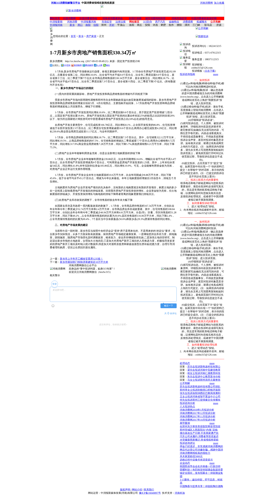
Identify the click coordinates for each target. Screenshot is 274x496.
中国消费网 (69, 18)
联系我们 (149, 489)
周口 (80, 25)
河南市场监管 (179, 18)
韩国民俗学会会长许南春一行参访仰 (200, 466)
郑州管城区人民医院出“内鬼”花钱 (199, 429)
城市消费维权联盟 (155, 18)
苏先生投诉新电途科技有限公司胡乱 (200, 386)
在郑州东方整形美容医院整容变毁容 (200, 426)
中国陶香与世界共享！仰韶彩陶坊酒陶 (201, 486)
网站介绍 (137, 489)
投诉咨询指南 (187, 74)
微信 (108, 65)
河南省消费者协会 (112, 18)
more (215, 74)
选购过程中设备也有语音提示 (196, 459)
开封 (111, 25)
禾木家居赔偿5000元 (191, 456)
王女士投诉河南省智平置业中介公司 (200, 396)
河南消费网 (206, 2)
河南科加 (180, 493)
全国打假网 (135, 18)
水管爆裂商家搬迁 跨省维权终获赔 (199, 439)
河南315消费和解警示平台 (65, 2)
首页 (73, 36)
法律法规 (120, 21)
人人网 (99, 65)
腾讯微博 (89, 65)
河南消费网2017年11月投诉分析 (197, 416)
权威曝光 (202, 21)
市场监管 (107, 21)
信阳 (95, 25)
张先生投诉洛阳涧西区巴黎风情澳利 (200, 393)
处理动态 (185, 363)
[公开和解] (202, 28)
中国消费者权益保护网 (204, 18)
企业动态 (185, 463)
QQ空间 (67, 65)
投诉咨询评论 (187, 443)
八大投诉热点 (187, 406)
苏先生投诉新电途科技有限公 (203, 366)
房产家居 (91, 36)
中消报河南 (56, 25)
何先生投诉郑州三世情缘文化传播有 (200, 399)
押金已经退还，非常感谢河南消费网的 (201, 446)
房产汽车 (160, 21)
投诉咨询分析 (187, 403)
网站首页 (55, 18)
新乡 (72, 25)
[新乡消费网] (73, 10)
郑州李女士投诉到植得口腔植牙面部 (200, 389)
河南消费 (72, 21)
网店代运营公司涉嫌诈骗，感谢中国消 (201, 449)
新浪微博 (78, 65)
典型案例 (185, 423)
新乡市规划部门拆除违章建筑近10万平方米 (84, 262)
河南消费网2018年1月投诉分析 (197, 409)
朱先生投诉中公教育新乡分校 (203, 376)
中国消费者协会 (88, 18)
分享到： (56, 65)
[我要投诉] (202, 36)
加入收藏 (219, 2)
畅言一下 (168, 306)
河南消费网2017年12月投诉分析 (197, 413)
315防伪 (147, 21)
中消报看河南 (88, 21)
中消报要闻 (56, 21)
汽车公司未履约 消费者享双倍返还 (199, 436)
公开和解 (185, 383)
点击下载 (210, 71)
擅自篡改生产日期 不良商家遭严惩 (199, 433)
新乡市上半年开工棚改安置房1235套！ (81, 258)
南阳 (88, 25)
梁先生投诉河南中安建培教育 (203, 370)
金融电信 (174, 21)
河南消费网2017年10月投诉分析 (197, 419)
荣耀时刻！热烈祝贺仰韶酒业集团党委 (201, 469)
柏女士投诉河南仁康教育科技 (203, 373)
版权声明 (125, 489)
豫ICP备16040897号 (150, 493)
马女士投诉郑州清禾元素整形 (203, 379)
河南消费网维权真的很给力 (195, 453)
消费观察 (188, 21)
